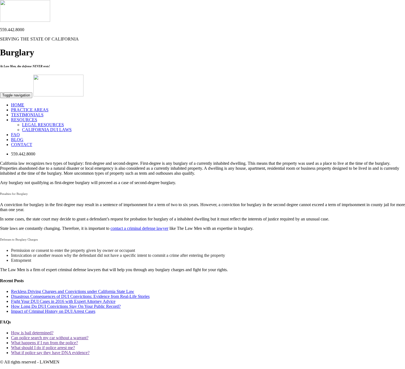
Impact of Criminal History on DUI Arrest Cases (53, 311)
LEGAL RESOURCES (43, 124)
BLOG (17, 139)
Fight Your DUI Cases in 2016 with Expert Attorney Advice (63, 301)
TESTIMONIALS (27, 114)
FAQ (15, 134)
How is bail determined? (32, 332)
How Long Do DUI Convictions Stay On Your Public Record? (66, 306)
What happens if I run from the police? (44, 342)
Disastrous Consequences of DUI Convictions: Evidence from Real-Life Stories (80, 296)
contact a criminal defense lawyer (139, 228)
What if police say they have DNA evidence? (50, 352)
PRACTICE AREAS (29, 109)
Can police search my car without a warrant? (49, 337)
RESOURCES (24, 119)
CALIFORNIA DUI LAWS (47, 129)
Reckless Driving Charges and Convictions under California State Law (72, 291)
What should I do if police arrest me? (43, 347)
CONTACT (21, 144)
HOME (17, 105)
